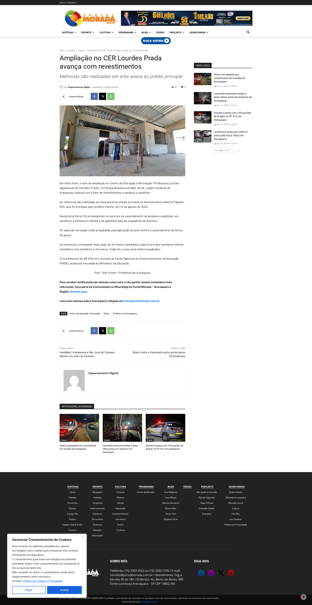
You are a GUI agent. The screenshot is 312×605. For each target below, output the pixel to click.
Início (62, 50)
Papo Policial (206, 502)
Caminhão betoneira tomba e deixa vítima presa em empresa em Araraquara (120, 448)
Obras (106, 313)
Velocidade (97, 535)
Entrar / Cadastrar (68, 2)
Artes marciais (97, 508)
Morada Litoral (235, 502)
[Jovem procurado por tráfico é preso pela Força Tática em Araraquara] (202, 136)
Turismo (72, 530)
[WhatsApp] (110, 96)
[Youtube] (227, 573)
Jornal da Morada (145, 492)
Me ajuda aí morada (207, 492)
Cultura (104, 32)
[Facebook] (94, 96)
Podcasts (175, 32)
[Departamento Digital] (62, 87)
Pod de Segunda (207, 497)
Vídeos (160, 32)
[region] (47, 566)
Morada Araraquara (236, 497)
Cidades (71, 50)
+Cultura (120, 530)
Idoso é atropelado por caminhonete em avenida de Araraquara (229, 78)
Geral (72, 492)
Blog (145, 32)
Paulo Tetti (171, 513)
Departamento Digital (79, 87)
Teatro (120, 524)
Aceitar (64, 589)
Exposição (120, 508)
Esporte (86, 32)
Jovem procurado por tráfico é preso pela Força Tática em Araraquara (231, 135)
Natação (97, 530)
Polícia (72, 519)
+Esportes (97, 502)
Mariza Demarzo (170, 502)
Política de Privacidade (235, 524)
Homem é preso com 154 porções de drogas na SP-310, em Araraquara (232, 116)
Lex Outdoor (236, 519)
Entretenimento (120, 513)
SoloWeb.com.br (149, 601)
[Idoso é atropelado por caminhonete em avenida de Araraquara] (79, 428)
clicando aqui (78, 291)
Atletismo (97, 513)
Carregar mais (222, 150)
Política (72, 508)
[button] (248, 33)
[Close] (83, 537)
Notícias (67, 32)
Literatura (120, 519)
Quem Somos (197, 32)
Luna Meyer (171, 497)
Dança (120, 502)
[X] (102, 96)
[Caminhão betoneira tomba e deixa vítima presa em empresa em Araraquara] (122, 428)
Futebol (97, 497)
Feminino (97, 524)
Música (120, 497)
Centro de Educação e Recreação (85, 313)
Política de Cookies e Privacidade (42, 580)
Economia (72, 502)
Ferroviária (97, 519)
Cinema (120, 492)
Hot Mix (236, 513)
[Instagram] (207, 573)
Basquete (97, 492)
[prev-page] (62, 461)
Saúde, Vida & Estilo (72, 524)
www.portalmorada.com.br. (142, 301)
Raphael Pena (171, 519)
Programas (126, 32)
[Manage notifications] (303, 597)
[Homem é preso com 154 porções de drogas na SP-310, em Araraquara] (165, 428)
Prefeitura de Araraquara (125, 313)
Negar (28, 589)
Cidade (81, 50)
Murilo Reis (170, 508)
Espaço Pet (72, 513)
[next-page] (67, 461)
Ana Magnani (170, 492)
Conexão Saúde (206, 508)
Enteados (206, 513)
